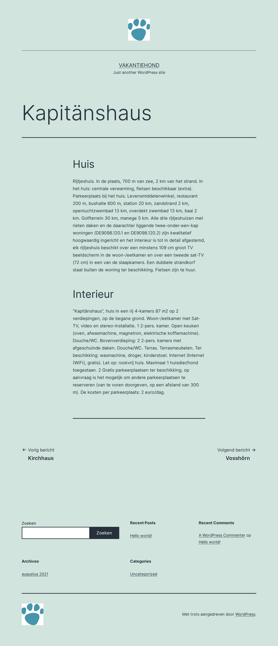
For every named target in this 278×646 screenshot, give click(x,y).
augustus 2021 (35, 574)
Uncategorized (143, 574)
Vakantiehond (139, 65)
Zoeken (29, 523)
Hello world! (141, 535)
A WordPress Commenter (222, 535)
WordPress (245, 614)
